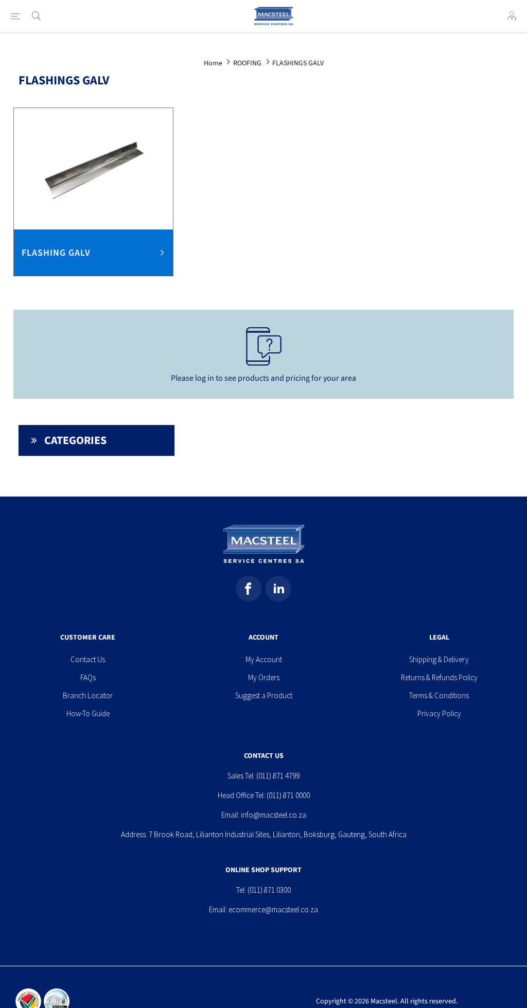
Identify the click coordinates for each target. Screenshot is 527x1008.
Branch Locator (88, 695)
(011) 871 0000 (288, 795)
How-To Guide (88, 713)
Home (213, 63)
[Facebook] (248, 589)
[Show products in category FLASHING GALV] (93, 168)
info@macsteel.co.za (273, 815)
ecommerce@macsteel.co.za (273, 909)
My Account (263, 659)
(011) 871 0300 (269, 890)
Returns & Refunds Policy (439, 677)
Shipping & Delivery (439, 659)
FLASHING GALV (56, 252)
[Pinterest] (278, 589)
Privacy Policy (439, 713)
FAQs (88, 677)
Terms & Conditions (439, 695)
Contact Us (88, 659)
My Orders (263, 677)
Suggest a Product (263, 695)
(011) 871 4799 (278, 776)
